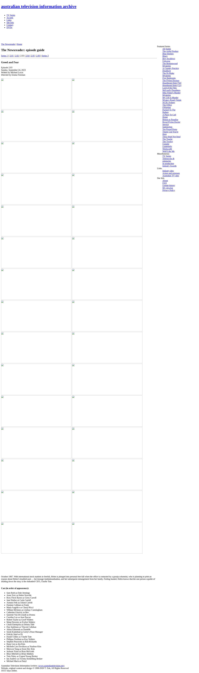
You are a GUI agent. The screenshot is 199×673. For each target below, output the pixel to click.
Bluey (165, 56)
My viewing (167, 188)
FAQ (164, 183)
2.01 (12, 56)
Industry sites (168, 171)
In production (168, 163)
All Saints (166, 49)
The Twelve (167, 141)
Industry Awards (169, 166)
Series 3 (45, 56)
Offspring (166, 107)
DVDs (9, 27)
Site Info (10, 22)
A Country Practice (170, 68)
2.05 (33, 56)
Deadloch (166, 71)
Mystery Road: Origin (171, 100)
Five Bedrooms (169, 78)
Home (19, 44)
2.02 (17, 56)
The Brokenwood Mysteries (170, 64)
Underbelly (167, 146)
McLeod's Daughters (171, 90)
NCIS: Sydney (168, 102)
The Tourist (167, 139)
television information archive (38, 6)
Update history (168, 185)
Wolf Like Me (168, 151)
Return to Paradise (170, 119)
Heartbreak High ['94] (171, 83)
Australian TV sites (170, 176)
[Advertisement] (66, 37)
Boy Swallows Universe (168, 59)
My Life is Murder (170, 97)
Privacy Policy (168, 190)
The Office (167, 105)
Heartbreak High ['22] (171, 85)
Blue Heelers (168, 54)
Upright (165, 144)
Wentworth (167, 149)
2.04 (27, 56)
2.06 (38, 56)
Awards (9, 18)
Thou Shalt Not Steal (171, 137)
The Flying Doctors (170, 80)
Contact (9, 25)
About (165, 180)
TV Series (10, 15)
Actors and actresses (171, 173)
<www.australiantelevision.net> (51, 666)
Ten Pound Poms (169, 129)
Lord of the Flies (169, 88)
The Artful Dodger (170, 51)
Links (8, 20)
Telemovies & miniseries (168, 159)
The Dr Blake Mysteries (168, 74)
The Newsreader (8, 44)
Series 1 (4, 56)
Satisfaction (167, 127)
